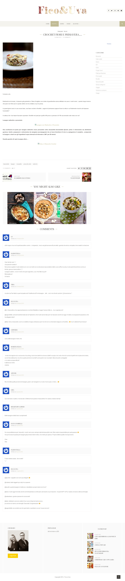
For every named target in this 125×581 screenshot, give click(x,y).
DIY (97, 65)
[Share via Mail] (89, 168)
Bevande (98, 56)
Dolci (97, 67)
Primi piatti (60, 31)
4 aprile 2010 (19, 408)
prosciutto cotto (27, 164)
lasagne (13, 164)
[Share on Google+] (84, 168)
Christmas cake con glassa (104, 560)
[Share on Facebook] (81, 168)
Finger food (99, 70)
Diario (62, 23)
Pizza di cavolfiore (101, 566)
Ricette (54, 23)
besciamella (6, 164)
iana (12, 390)
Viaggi (68, 23)
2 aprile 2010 (19, 392)
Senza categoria (100, 84)
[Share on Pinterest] (87, 168)
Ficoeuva (109, 43)
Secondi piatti (100, 82)
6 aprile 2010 (19, 425)
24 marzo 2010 (20, 238)
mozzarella (19, 164)
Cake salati (99, 59)
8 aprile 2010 (19, 451)
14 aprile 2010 (19, 471)
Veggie (98, 87)
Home (47, 23)
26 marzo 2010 (20, 303)
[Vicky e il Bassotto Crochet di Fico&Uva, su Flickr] (47, 143)
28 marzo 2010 (20, 375)
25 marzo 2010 (20, 255)
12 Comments (66, 37)
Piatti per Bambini (101, 73)
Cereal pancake (100, 545)
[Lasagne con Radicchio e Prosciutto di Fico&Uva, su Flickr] (47, 125)
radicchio (35, 164)
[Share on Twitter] (79, 168)
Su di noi (75, 23)
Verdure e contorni (101, 90)
